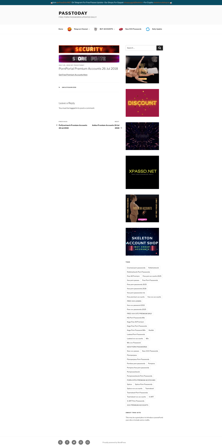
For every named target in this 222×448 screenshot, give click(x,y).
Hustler (151, 330)
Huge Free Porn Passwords (137, 326)
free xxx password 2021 (136, 305)
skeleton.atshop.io (161, 2)
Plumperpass (132, 355)
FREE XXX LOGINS (134, 301)
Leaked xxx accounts (135, 338)
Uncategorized (69, 87)
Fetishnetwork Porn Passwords (138, 272)
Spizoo (129, 384)
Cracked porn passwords (136, 268)
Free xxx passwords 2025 (136, 309)
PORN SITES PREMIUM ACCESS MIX (141, 380)
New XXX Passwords (150, 351)
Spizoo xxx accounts (134, 388)
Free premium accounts (136, 297)
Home (61, 29)
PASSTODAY (73, 13)
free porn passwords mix (136, 293)
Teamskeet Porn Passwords (137, 393)
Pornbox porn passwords (136, 363)
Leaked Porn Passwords (136, 334)
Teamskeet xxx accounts (136, 397)
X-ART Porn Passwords (135, 401)
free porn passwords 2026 (136, 289)
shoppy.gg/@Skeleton (133, 2)
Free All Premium (133, 276)
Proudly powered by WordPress (114, 442)
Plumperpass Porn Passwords (138, 359)
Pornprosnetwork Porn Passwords (139, 376)
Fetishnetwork (153, 268)
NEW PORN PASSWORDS (137, 347)
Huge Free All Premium (135, 322)
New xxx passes (133, 351)
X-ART (151, 397)
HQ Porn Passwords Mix (136, 318)
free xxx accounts (154, 297)
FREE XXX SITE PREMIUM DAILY (139, 314)
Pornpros (151, 363)
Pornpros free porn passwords (138, 368)
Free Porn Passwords (150, 280)
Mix (147, 338)
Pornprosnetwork (133, 372)
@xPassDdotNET (64, 2)
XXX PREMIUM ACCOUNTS (137, 405)
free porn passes (133, 280)
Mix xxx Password (134, 343)
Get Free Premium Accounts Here (73, 75)
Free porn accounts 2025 (152, 276)
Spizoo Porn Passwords (143, 384)
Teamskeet (149, 388)
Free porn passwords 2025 (137, 284)
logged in (74, 108)
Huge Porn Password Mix (136, 330)
